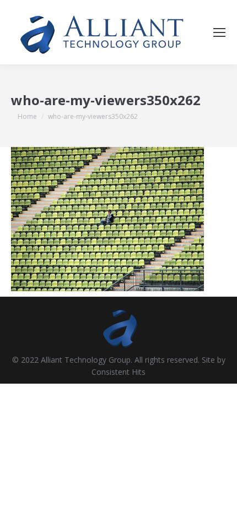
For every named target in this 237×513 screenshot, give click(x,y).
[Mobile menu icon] (219, 32)
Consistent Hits (118, 372)
